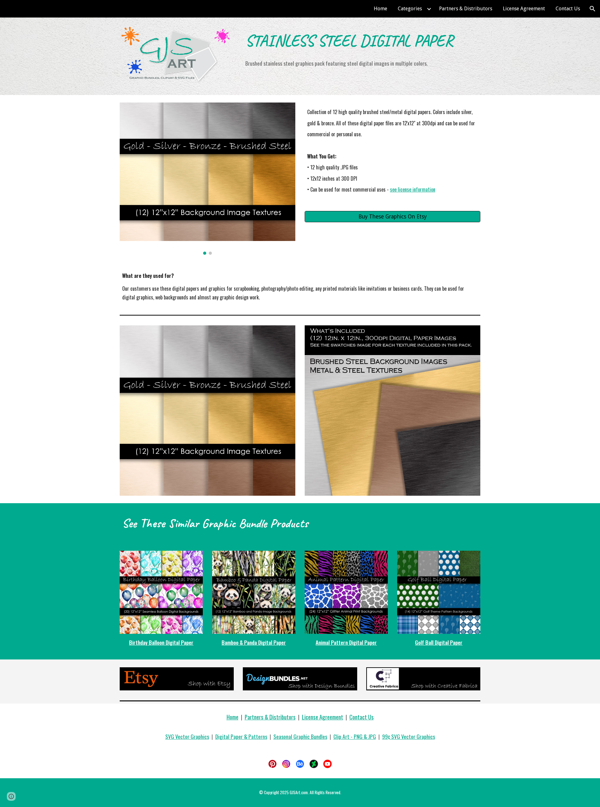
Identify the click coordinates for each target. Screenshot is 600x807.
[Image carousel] (207, 179)
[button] (592, 8)
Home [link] (380, 9)
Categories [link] (410, 9)
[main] (361, 40)
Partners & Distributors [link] (465, 9)
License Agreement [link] (524, 9)
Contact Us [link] (568, 9)
